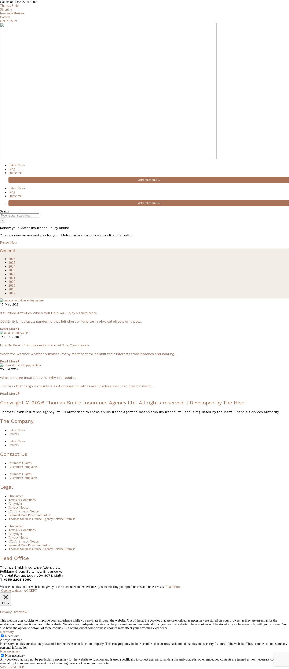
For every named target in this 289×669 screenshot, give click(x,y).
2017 (11, 293)
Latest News (16, 165)
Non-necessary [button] (10, 651)
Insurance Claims (20, 463)
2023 (11, 270)
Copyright (15, 503)
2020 (11, 281)
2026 (11, 259)
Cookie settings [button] (11, 590)
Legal (6, 487)
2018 (11, 289)
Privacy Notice (18, 507)
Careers (13, 434)
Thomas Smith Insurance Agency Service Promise (41, 519)
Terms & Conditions (22, 500)
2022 (11, 274)
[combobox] (19, 215)
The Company (16, 421)
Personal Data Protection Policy (29, 515)
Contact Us (13, 454)
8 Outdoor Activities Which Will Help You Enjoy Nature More (48, 313)
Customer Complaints (22, 467)
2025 (11, 262)
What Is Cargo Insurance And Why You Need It (38, 378)
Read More (8, 329)
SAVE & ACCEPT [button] (13, 667)
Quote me (15, 173)
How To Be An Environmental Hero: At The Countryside (44, 345)
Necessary (12, 636)
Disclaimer (15, 496)
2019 (11, 285)
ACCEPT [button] (30, 590)
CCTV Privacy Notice (23, 511)
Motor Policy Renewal (149, 179)
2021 (11, 278)
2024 (11, 266)
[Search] (2, 220)
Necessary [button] (7, 632)
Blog (11, 169)
